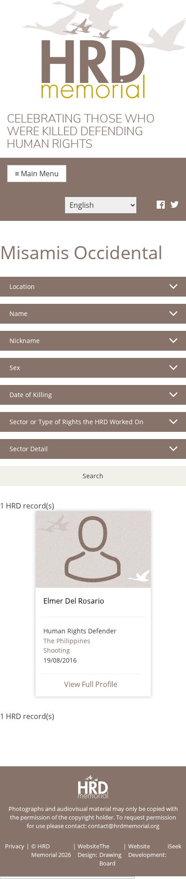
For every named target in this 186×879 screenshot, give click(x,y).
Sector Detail (28, 448)
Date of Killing (30, 394)
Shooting (56, 650)
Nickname (24, 340)
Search (93, 476)
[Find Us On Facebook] (161, 205)
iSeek (174, 846)
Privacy (14, 846)
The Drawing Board (110, 854)
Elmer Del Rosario (73, 601)
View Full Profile (90, 684)
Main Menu (37, 174)
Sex (14, 367)
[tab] (93, 290)
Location (22, 286)
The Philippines (66, 640)
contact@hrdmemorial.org (123, 826)
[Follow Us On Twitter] (174, 205)
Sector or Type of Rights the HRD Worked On (76, 421)
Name (18, 313)
